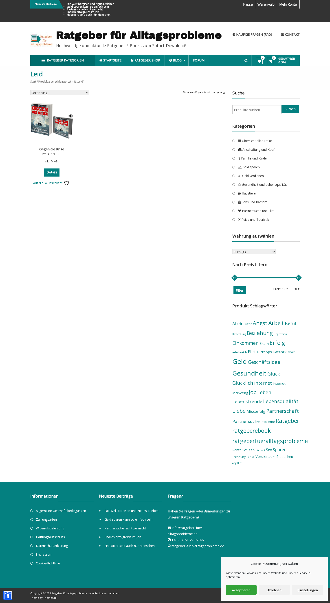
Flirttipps (264, 352)
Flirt (252, 352)
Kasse (248, 4)
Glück (273, 373)
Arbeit (276, 323)
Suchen (290, 109)
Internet (263, 383)
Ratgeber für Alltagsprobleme (139, 35)
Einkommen (245, 343)
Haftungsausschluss (50, 537)
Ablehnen (274, 590)
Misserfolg (255, 411)
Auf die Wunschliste (48, 183)
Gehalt (290, 352)
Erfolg (277, 342)
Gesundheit (249, 373)
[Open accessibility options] (7, 595)
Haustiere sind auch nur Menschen (88, 15)
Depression (280, 334)
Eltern (264, 343)
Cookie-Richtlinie (48, 563)
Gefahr (278, 352)
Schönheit (259, 450)
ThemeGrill (50, 597)
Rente (237, 450)
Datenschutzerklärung (52, 546)
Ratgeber (287, 420)
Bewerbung (239, 334)
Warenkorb (266, 4)
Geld (239, 361)
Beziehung (260, 332)
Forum (199, 60)
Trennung (239, 457)
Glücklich (242, 383)
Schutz (247, 450)
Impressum (44, 554)
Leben (264, 392)
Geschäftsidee (264, 362)
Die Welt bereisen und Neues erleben (90, 4)
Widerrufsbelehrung (50, 528)
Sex (269, 449)
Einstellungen (307, 590)
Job (253, 392)
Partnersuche (246, 421)
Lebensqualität (280, 401)
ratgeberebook (251, 430)
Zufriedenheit (283, 456)
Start (33, 81)
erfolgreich (239, 352)
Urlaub (250, 457)
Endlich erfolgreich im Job (83, 12)
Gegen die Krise (51, 149)
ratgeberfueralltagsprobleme (270, 441)
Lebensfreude (247, 401)
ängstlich (237, 463)
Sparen (279, 449)
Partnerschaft (282, 410)
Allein (238, 323)
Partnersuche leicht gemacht (85, 9)
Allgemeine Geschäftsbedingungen (61, 511)
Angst (260, 323)
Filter (240, 290)
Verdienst (263, 456)
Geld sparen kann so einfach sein (88, 7)
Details (51, 172)
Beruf (291, 323)
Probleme (268, 421)
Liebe (239, 410)
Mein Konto (288, 4)
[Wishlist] (259, 61)
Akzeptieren (241, 590)
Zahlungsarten (46, 519)
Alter (248, 323)
